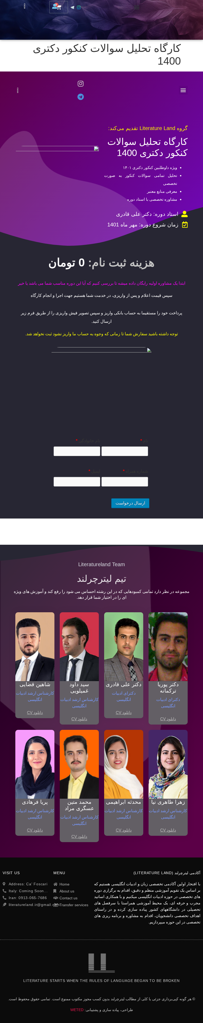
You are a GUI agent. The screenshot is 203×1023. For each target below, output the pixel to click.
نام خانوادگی (88, 441)
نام (144, 441)
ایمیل (94, 471)
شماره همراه (135, 471)
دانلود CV (168, 719)
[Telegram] (80, 96)
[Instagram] (80, 83)
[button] (136, 7)
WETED (77, 1010)
